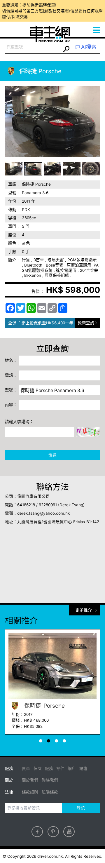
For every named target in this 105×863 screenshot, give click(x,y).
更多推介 (84, 610)
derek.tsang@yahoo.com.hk (43, 513)
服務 (49, 768)
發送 (52, 455)
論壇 (83, 768)
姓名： (11, 360)
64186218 (26, 504)
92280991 (48, 504)
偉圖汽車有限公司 (33, 496)
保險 (38, 768)
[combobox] (33, 47)
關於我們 (30, 780)
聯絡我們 (50, 780)
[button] (14, 168)
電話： (11, 375)
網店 (72, 768)
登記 (81, 808)
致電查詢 (86, 323)
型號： (11, 390)
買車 (26, 768)
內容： (11, 404)
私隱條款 (50, 792)
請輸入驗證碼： (19, 421)
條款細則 (30, 792)
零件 (60, 768)
